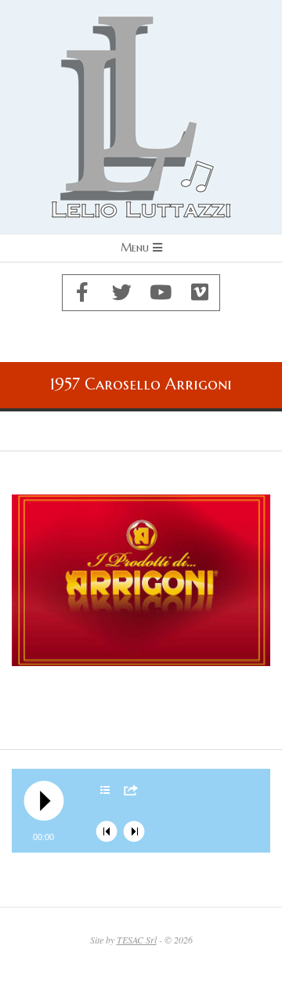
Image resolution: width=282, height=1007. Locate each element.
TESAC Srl (137, 939)
